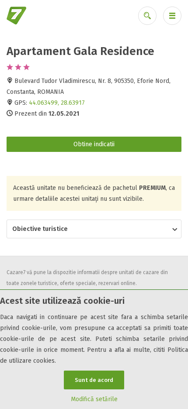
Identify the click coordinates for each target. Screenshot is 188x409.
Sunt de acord (94, 380)
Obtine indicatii (94, 144)
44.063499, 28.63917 (57, 103)
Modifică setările (94, 399)
